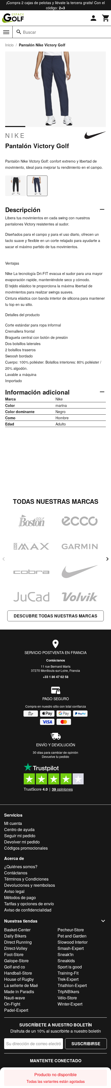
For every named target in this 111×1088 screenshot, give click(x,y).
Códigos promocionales (26, 848)
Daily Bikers (15, 936)
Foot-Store (13, 954)
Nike (15, 135)
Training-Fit (68, 973)
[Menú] (6, 32)
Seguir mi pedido (19, 836)
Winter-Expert (70, 1004)
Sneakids (66, 961)
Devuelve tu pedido (55, 756)
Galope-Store (16, 961)
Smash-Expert (71, 948)
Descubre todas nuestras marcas (55, 616)
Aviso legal (14, 891)
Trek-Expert (68, 979)
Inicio (9, 44)
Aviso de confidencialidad (27, 910)
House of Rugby (19, 979)
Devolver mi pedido (22, 842)
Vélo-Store (67, 998)
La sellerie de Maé (21, 985)
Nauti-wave (14, 998)
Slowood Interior (73, 942)
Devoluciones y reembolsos (29, 885)
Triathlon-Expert (72, 985)
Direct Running (18, 942)
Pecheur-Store (71, 930)
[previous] (3, 559)
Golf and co (14, 967)
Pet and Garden (72, 936)
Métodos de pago (20, 897)
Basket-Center (17, 930)
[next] (107, 559)
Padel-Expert (16, 1010)
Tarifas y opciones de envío (29, 904)
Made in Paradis (19, 991)
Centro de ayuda (19, 829)
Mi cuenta (13, 823)
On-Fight (12, 1004)
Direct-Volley (15, 948)
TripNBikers (68, 991)
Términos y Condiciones (26, 879)
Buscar (29, 32)
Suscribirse (86, 1044)
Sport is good (70, 967)
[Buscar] (19, 32)
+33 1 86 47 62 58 (55, 676)
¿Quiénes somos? (20, 866)
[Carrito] (106, 18)
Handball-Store (18, 973)
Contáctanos (55, 660)
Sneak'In (66, 954)
